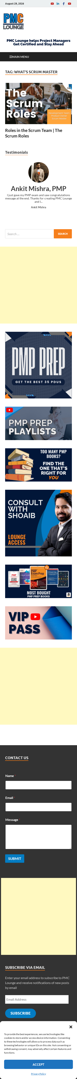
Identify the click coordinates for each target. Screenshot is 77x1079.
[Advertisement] (38, 285)
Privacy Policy (38, 1073)
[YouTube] (52, 3)
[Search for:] (38, 233)
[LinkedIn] (57, 3)
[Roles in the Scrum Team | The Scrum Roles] (38, 103)
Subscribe (20, 1013)
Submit (14, 858)
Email (10, 798)
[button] (71, 1026)
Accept (38, 1064)
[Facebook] (63, 3)
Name (10, 776)
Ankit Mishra (38, 207)
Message (12, 820)
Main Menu (20, 56)
